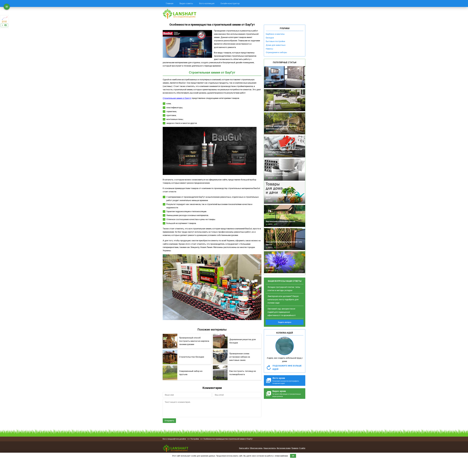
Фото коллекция (206, 3)
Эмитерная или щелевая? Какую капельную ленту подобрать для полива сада (283, 299)
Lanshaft (175, 448)
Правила (294, 448)
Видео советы (186, 3)
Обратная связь (256, 448)
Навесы (269, 48)
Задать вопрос (284, 322)
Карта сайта (244, 448)
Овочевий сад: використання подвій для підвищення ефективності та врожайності (282, 312)
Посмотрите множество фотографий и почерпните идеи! (285, 380)
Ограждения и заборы (276, 52)
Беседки (270, 37)
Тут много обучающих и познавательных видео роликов (286, 393)
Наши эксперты (269, 448)
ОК (293, 456)
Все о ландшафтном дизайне (179, 14)
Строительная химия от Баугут (177, 98)
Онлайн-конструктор (230, 3)
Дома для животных (275, 45)
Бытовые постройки (275, 41)
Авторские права (284, 448)
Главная (169, 3)
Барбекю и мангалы (275, 34)
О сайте (302, 448)
